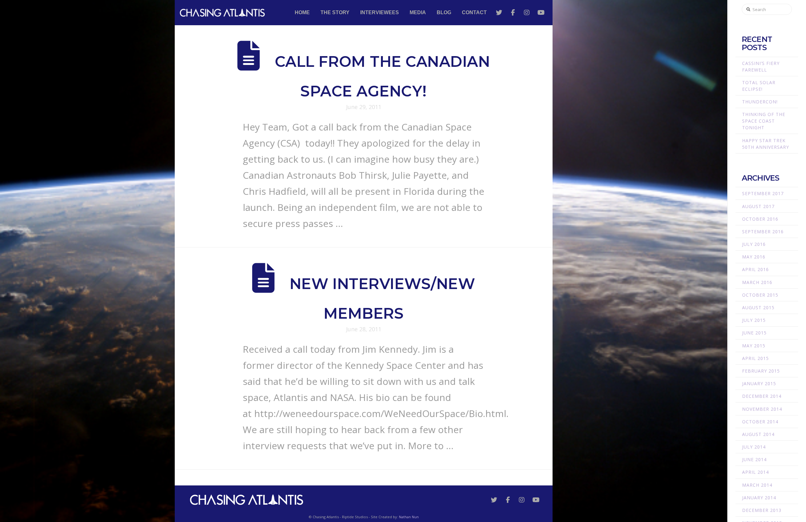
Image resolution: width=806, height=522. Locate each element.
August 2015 (758, 307)
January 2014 (759, 498)
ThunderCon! (760, 102)
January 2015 (759, 383)
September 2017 (763, 193)
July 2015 (754, 320)
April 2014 (755, 472)
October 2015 (760, 295)
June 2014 (754, 459)
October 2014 (760, 422)
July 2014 (754, 447)
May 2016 (753, 257)
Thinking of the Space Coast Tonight (763, 120)
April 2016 (755, 269)
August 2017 (758, 206)
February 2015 (761, 371)
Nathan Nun (409, 516)
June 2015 (754, 333)
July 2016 (754, 244)
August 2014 (758, 434)
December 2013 (761, 510)
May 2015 (753, 346)
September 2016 (763, 232)
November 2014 (762, 409)
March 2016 (757, 282)
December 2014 (761, 396)
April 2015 (755, 358)
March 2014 (757, 485)
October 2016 (760, 219)
